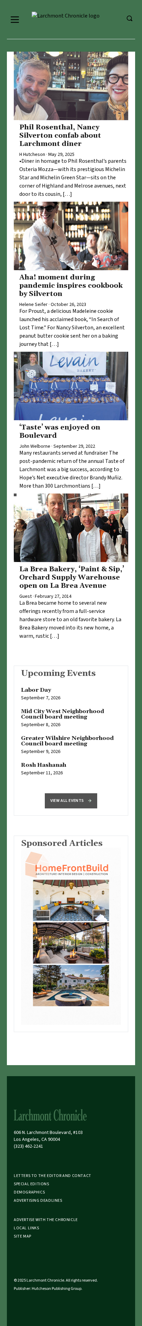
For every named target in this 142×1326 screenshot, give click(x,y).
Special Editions (31, 1184)
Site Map (22, 1236)
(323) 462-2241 (28, 1146)
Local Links (26, 1228)
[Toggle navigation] (14, 19)
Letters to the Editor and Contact (52, 1176)
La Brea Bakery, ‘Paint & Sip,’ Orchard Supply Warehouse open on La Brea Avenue (71, 577)
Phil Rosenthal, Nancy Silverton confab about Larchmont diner (60, 135)
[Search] (129, 18)
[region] (71, 735)
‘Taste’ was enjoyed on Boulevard (59, 431)
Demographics (29, 1192)
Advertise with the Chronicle (46, 1220)
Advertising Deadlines (38, 1200)
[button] (71, 800)
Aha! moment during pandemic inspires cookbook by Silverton (71, 285)
